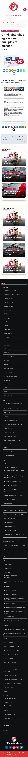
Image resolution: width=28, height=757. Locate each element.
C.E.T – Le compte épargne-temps (13, 440)
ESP (15, 189)
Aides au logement (10, 603)
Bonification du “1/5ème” (10, 436)
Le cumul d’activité (9, 455)
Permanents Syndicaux (10, 290)
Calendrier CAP (8, 503)
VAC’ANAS (9, 705)
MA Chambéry (8, 388)
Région (6, 325)
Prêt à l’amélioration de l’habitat (14, 620)
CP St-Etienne (8, 352)
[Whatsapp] (24, 70)
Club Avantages (8, 568)
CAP (6, 218)
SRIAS (6, 625)
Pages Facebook (8, 302)
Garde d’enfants (8, 564)
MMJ (5, 638)
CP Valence (7, 380)
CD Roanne (7, 345)
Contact (5, 691)
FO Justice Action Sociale (11, 553)
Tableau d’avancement (10, 412)
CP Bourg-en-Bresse (9, 356)
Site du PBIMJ (11, 616)
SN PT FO (7, 726)
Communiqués (5, 30)
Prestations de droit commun (11, 646)
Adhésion (6, 710)
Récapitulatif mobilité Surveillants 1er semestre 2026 (12, 223)
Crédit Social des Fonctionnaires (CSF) (14, 629)
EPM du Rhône (8, 364)
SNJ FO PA (7, 722)
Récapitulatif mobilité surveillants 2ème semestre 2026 (13, 270)
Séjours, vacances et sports (11, 557)
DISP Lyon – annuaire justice (11, 314)
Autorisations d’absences (10, 420)
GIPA (5, 448)
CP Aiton (6, 391)
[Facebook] (4, 70)
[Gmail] (15, 70)
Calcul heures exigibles (10, 530)
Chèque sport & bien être (10, 675)
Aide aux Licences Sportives (11, 654)
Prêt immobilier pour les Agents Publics (16, 607)
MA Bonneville (8, 395)
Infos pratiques (6, 400)
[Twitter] (7, 70)
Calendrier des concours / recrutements (14, 409)
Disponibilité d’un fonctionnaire (12, 444)
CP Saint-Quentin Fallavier (11, 376)
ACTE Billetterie (8, 642)
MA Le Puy (7, 349)
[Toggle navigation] (2, 10)
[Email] (12, 70)
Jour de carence (8, 522)
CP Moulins (7, 329)
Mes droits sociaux (9, 687)
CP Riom (6, 337)
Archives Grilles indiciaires (11, 518)
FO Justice (5, 695)
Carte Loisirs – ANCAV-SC (11, 666)
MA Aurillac (7, 341)
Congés (6, 416)
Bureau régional (8, 298)
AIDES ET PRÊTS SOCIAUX (12, 650)
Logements (7, 572)
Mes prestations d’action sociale (12, 683)
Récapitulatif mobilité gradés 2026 (13, 495)
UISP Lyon (5, 287)
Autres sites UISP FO (9, 718)
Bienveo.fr (8, 586)
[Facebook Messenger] (14, 73)
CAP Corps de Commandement (14, 481)
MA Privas (6, 360)
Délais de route (8, 428)
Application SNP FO (9, 714)
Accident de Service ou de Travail (13, 424)
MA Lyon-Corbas (8, 368)
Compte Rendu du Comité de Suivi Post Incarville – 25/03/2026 (13, 193)
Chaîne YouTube (8, 306)
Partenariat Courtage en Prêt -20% (13, 679)
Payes (4, 507)
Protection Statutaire (9, 432)
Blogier (12, 754)
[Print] (10, 70)
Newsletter (5, 730)
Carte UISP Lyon (8, 310)
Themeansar (18, 754)
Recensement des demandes (11, 499)
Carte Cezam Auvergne (10, 662)
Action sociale (6, 550)
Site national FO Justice (10, 698)
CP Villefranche (14, 30)
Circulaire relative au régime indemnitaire (15, 545)
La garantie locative (11, 590)
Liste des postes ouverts (10, 467)
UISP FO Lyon (17, 173)
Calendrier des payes (9, 526)
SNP (5, 321)
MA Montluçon (8, 333)
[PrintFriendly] (21, 70)
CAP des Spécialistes (11, 485)
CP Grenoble (7, 384)
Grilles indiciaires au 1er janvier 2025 (14, 514)
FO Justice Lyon (13, 15)
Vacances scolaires (9, 451)
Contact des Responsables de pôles (13, 294)
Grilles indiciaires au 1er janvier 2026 (14, 511)
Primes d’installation (11, 594)
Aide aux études (8, 658)
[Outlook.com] (18, 70)
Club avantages (8, 702)
